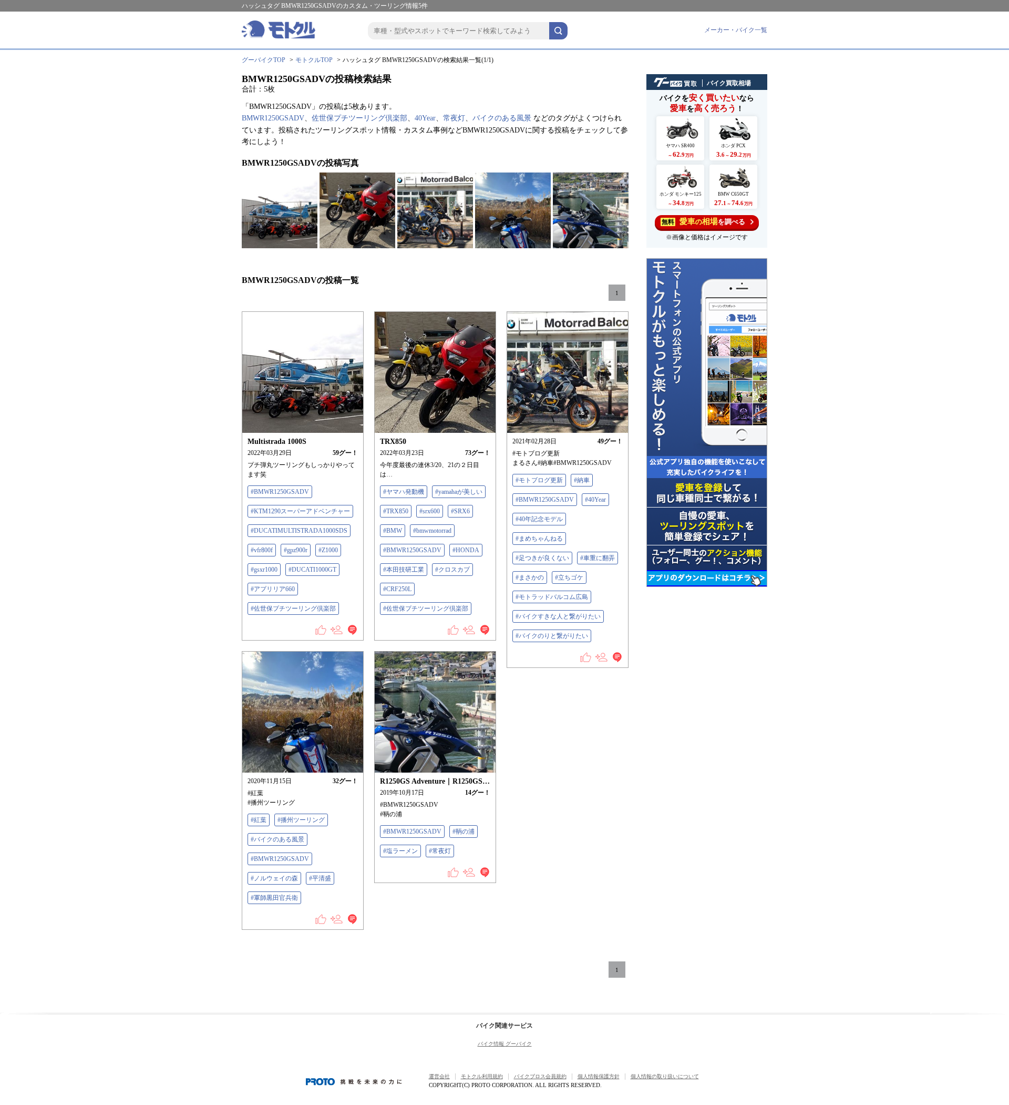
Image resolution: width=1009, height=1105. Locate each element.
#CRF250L (397, 589)
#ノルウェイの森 (274, 878)
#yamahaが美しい (458, 491)
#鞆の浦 (463, 831)
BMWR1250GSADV (273, 118)
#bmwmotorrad (432, 530)
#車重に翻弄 (597, 558)
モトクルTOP (314, 60)
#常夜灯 (440, 851)
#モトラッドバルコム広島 (552, 597)
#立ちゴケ (569, 577)
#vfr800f (262, 550)
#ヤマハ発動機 (403, 491)
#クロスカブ (452, 569)
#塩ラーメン (400, 851)
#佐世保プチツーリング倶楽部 (293, 608)
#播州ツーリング (301, 820)
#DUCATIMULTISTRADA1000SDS (299, 530)
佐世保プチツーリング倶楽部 (359, 118)
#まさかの (530, 577)
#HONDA (465, 550)
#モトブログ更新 (539, 480)
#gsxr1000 (264, 569)
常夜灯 (454, 118)
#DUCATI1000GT (312, 569)
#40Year (595, 499)
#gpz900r (295, 550)
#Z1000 (328, 550)
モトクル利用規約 (482, 1076)
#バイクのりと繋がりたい (552, 636)
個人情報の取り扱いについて (665, 1076)
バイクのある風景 (501, 118)
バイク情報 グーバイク (505, 1044)
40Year (425, 118)
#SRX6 (460, 511)
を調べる (703, 221)
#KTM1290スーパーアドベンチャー (300, 511)
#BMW (392, 530)
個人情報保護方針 (599, 1076)
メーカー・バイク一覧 (735, 30)
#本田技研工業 (403, 569)
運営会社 (439, 1076)
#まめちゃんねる (539, 538)
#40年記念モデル (539, 519)
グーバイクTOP (263, 60)
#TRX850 (395, 511)
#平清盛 (320, 878)
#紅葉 (258, 820)
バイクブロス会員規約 (540, 1076)
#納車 (582, 480)
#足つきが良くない (542, 558)
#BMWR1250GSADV (280, 491)
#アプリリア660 (273, 589)
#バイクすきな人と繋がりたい (558, 616)
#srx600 (429, 511)
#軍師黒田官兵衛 (274, 897)
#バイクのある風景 (277, 839)
